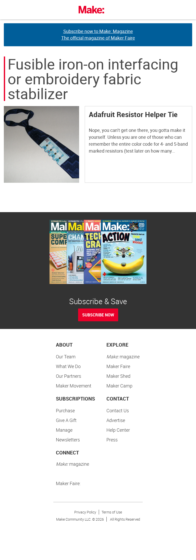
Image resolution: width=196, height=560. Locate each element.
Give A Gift (66, 420)
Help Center (118, 430)
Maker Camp (119, 386)
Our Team (66, 356)
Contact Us (117, 410)
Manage (64, 430)
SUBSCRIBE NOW (98, 315)
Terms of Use (112, 512)
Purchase (65, 410)
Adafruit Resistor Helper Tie (133, 114)
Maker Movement (73, 386)
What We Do (68, 366)
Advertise (115, 420)
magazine (123, 356)
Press (112, 440)
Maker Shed (118, 376)
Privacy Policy (85, 512)
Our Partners (68, 376)
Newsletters (68, 440)
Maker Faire (118, 366)
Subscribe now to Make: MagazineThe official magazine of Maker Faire (98, 34)
